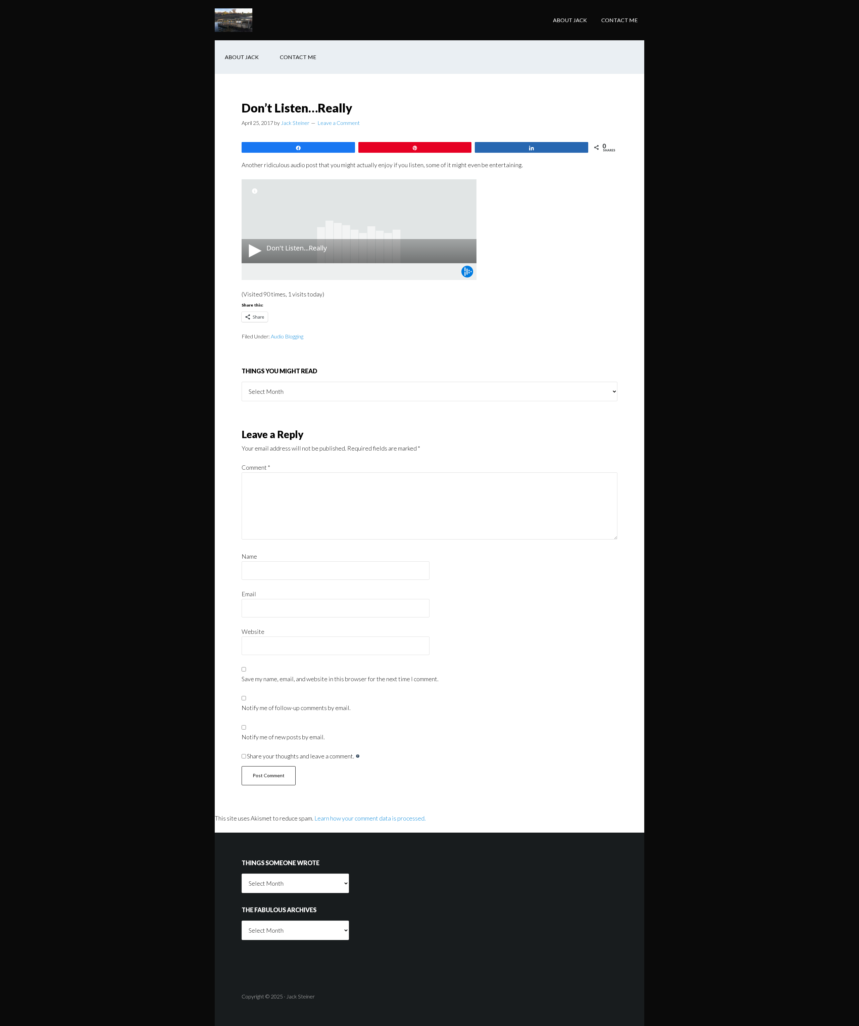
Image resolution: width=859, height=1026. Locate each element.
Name (249, 556)
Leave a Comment (338, 123)
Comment (256, 467)
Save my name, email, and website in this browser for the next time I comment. (340, 679)
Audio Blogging (287, 336)
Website (253, 631)
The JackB (268, 20)
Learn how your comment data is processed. (370, 818)
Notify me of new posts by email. (283, 737)
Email (249, 594)
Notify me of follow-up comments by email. (296, 707)
